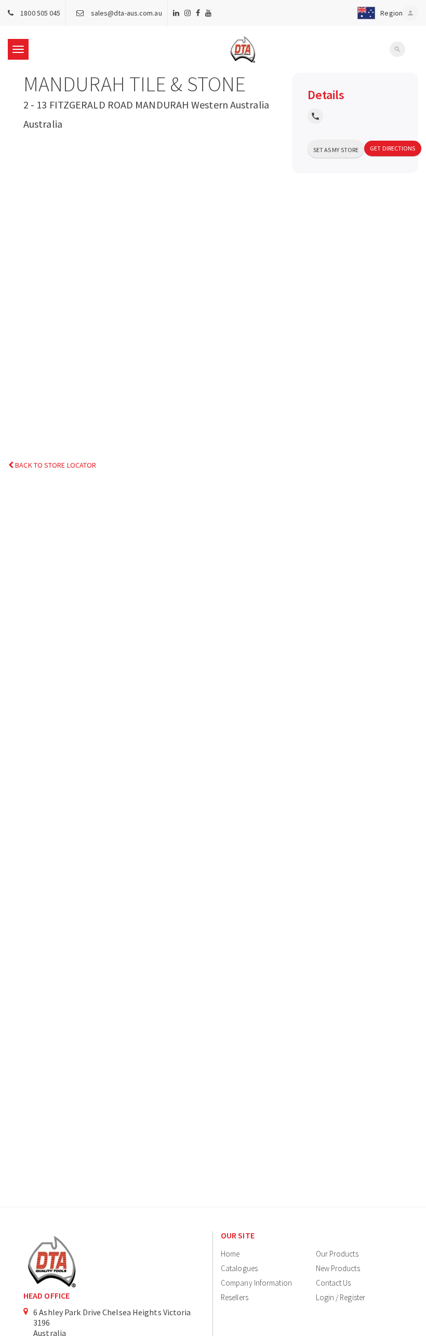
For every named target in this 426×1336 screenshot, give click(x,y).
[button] (378, 13)
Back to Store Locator (55, 465)
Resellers (234, 1297)
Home (230, 1254)
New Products (338, 1268)
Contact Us (333, 1283)
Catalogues (239, 1268)
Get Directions (392, 148)
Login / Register (341, 1297)
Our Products (337, 1254)
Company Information (256, 1283)
